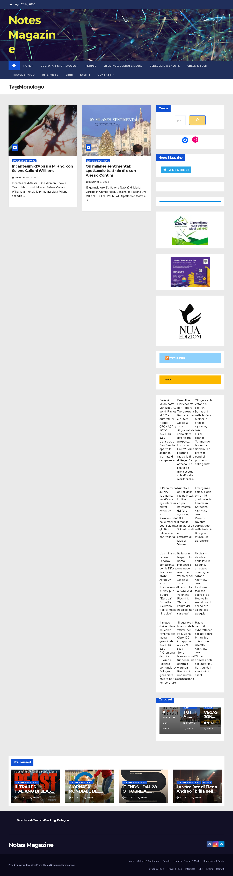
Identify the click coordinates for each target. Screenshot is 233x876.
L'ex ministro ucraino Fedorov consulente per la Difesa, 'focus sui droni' (168, 565)
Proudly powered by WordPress (26, 865)
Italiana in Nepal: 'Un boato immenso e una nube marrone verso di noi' (185, 565)
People (90, 65)
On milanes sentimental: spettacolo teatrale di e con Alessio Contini (111, 171)
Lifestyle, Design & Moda (123, 65)
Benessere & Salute (165, 65)
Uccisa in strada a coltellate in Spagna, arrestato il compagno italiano (202, 565)
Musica (208, 708)
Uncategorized (190, 707)
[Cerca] (197, 120)
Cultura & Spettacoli (24, 161)
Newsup (54, 865)
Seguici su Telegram (179, 170)
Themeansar (67, 865)
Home (27, 65)
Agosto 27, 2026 (28, 797)
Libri (69, 74)
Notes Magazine (32, 34)
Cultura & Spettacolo (58, 65)
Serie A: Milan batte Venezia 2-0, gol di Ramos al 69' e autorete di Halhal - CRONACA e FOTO (167, 415)
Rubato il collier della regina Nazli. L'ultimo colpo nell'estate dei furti (185, 499)
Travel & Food (23, 74)
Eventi (85, 74)
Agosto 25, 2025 (26, 177)
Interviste (50, 74)
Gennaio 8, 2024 (98, 182)
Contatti (104, 74)
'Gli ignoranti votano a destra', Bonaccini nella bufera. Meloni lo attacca (203, 411)
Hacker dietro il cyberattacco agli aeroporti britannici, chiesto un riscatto (204, 634)
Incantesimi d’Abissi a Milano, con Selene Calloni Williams (42, 168)
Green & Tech (197, 65)
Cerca (163, 108)
